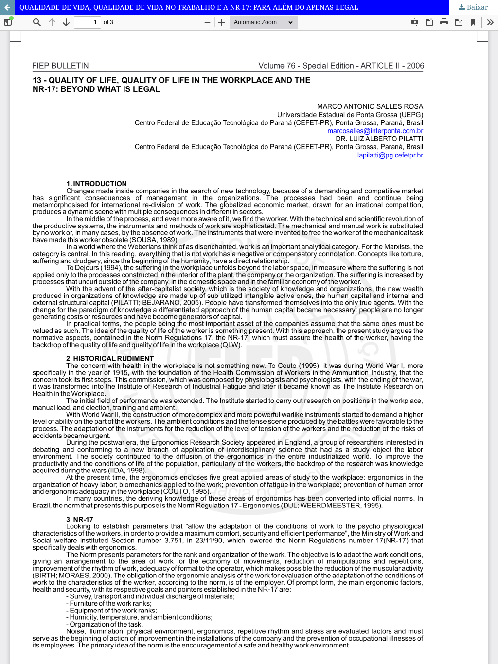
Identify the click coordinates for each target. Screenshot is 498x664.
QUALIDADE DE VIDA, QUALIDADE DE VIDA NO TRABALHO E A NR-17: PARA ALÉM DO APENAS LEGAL (188, 7)
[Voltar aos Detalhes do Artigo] (7, 7)
